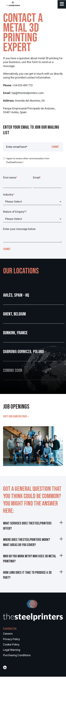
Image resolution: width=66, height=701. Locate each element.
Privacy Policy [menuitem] (11, 639)
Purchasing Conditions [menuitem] (17, 655)
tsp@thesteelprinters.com (28, 93)
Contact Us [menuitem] (10, 628)
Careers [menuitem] (8, 633)
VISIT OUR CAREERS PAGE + (16, 416)
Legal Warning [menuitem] (11, 649)
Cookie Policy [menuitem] (11, 644)
